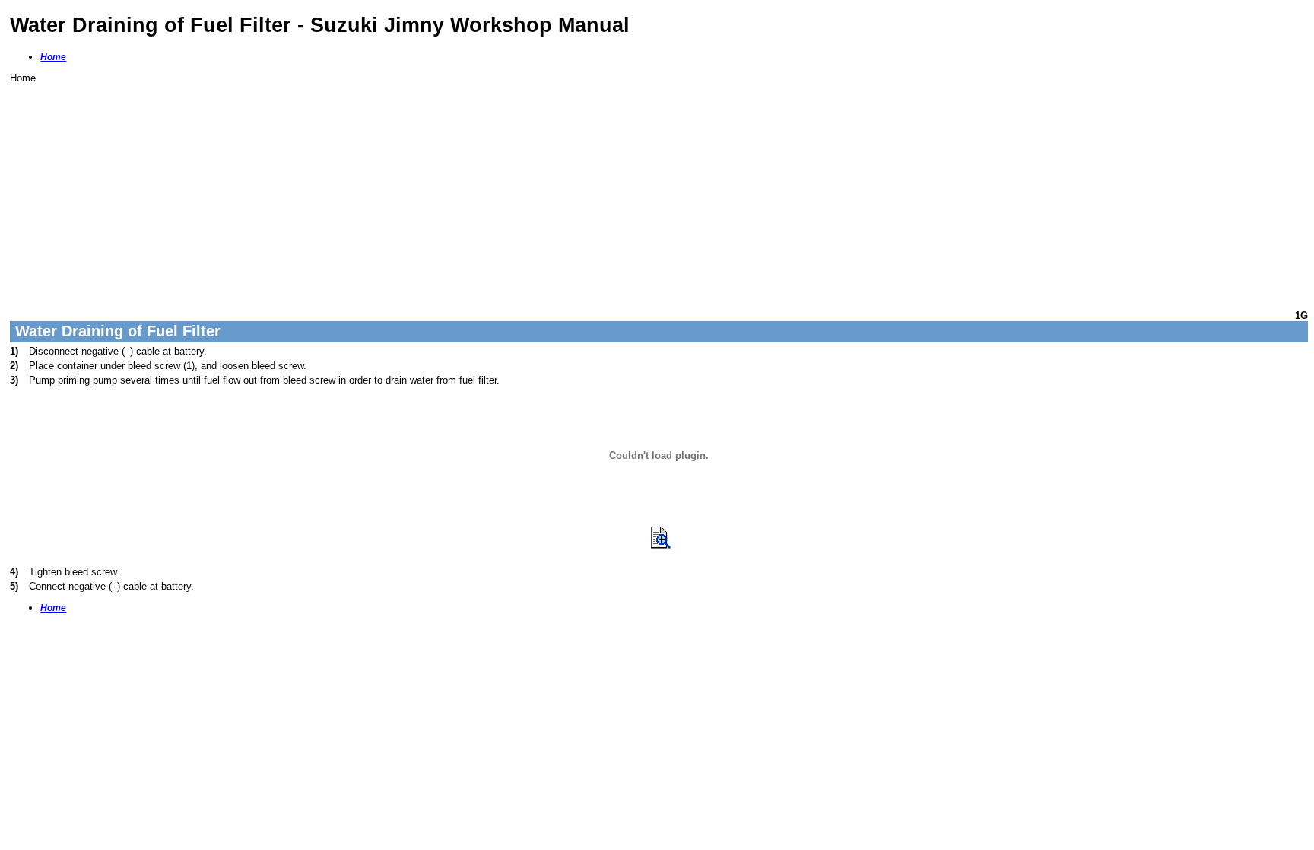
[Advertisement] (466, 190)
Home (53, 57)
